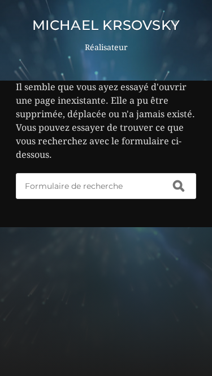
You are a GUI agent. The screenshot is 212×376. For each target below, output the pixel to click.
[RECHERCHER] (179, 186)
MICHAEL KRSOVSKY (106, 25)
